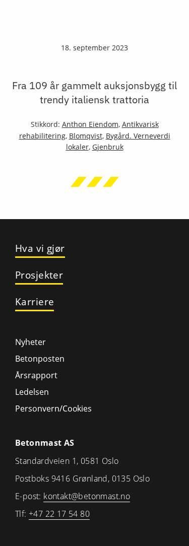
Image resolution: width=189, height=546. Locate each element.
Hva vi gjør (40, 248)
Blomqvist (85, 136)
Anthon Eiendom (90, 124)
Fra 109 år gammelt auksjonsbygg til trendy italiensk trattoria (94, 92)
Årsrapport (36, 375)
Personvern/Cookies (53, 408)
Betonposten (40, 358)
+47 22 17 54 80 (59, 513)
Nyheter (30, 342)
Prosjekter (39, 275)
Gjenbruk (107, 147)
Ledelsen (32, 391)
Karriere (34, 302)
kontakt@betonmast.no (86, 496)
